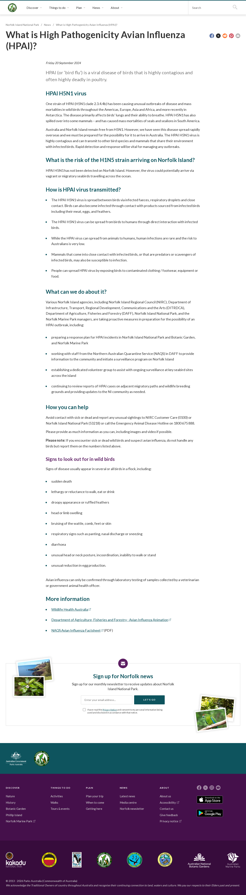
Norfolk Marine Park (19, 821)
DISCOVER (13, 787)
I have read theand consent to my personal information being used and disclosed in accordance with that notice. (124, 711)
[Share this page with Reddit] (225, 35)
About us (165, 796)
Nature (10, 796)
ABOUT (165, 787)
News (47, 24)
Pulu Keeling (165, 859)
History (11, 802)
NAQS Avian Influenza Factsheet (76, 630)
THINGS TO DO (60, 787)
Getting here (94, 808)
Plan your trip (94, 796)
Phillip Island (14, 815)
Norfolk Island (104, 859)
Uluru (49, 859)
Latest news (127, 796)
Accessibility (168, 802)
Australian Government (16, 758)
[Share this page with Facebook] (211, 35)
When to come (95, 802)
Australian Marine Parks (233, 859)
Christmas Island (134, 859)
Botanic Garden (16, 808)
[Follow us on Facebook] (199, 787)
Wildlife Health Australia (69, 609)
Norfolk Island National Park (12, 7)
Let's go (149, 699)
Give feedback (169, 815)
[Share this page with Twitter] (218, 35)
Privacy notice (169, 821)
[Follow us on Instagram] (211, 787)
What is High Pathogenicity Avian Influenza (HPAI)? (86, 24)
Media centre (128, 802)
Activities (57, 796)
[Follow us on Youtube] (218, 787)
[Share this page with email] (238, 35)
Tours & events (60, 808)
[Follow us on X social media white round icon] (205, 787)
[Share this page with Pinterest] (231, 35)
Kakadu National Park (16, 859)
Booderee (76, 859)
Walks (54, 802)
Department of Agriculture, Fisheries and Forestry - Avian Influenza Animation (109, 620)
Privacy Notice (110, 709)
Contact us (167, 808)
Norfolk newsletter (132, 808)
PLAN (89, 787)
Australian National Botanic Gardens (199, 859)
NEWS (124, 787)
